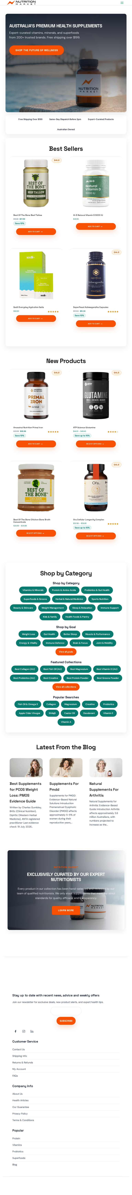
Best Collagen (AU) (25, 669)
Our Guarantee (20, 1107)
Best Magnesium (79, 669)
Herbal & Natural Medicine (69, 599)
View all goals (66, 651)
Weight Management (53, 607)
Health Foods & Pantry (77, 616)
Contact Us (18, 1049)
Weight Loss (28, 634)
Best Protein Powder (77, 678)
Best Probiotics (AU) (24, 678)
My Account (19, 1069)
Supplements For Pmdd (64, 786)
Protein (16, 1138)
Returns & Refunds (22, 1062)
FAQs (15, 1075)
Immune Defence (55, 642)
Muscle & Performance (97, 634)
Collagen (51, 704)
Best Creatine (50, 678)
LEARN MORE (66, 910)
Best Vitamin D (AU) (107, 669)
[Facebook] (15, 1031)
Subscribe (66, 1020)
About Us (17, 1093)
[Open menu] (122, 2)
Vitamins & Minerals (33, 590)
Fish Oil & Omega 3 (28, 704)
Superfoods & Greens (35, 599)
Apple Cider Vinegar (29, 713)
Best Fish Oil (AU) (52, 669)
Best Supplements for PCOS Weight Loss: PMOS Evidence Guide (25, 792)
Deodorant (89, 713)
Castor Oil (69, 713)
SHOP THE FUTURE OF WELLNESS (36, 50)
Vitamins (17, 1144)
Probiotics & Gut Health (97, 590)
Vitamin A (66, 721)
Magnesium (70, 704)
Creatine (90, 704)
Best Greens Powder (108, 678)
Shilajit (52, 713)
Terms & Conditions (23, 1120)
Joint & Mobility (104, 642)
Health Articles (20, 1100)
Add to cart (34, 231)
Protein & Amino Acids (64, 590)
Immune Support (110, 607)
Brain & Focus (80, 642)
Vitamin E (108, 713)
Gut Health (49, 634)
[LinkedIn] (32, 1031)
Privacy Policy (20, 1113)
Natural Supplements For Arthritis (104, 789)
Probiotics (108, 704)
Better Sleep (70, 634)
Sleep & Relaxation (82, 607)
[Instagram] (24, 1031)
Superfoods (18, 1158)
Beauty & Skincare (23, 607)
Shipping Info (19, 1055)
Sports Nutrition (100, 599)
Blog (14, 1164)
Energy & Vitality (28, 642)
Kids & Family (50, 616)
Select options (94, 444)
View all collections (66, 686)
